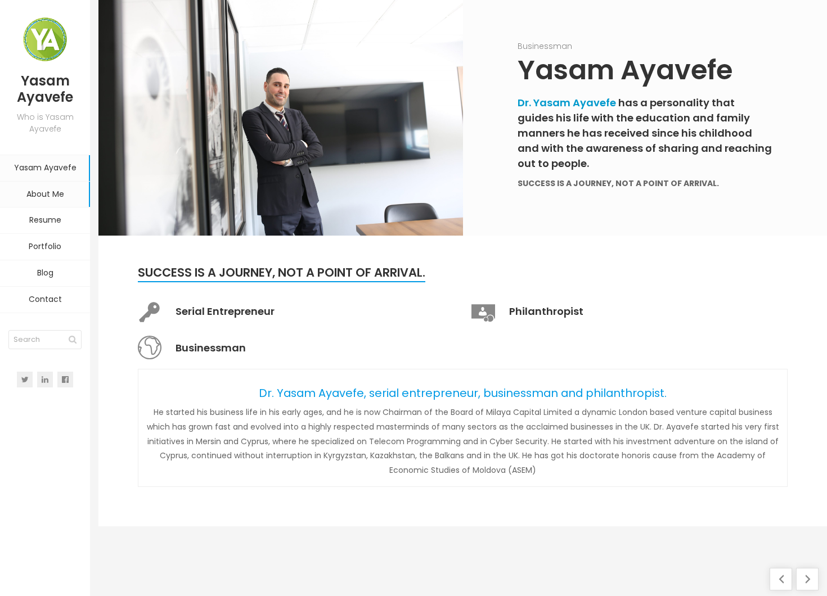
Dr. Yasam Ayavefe (567, 103)
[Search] (73, 339)
